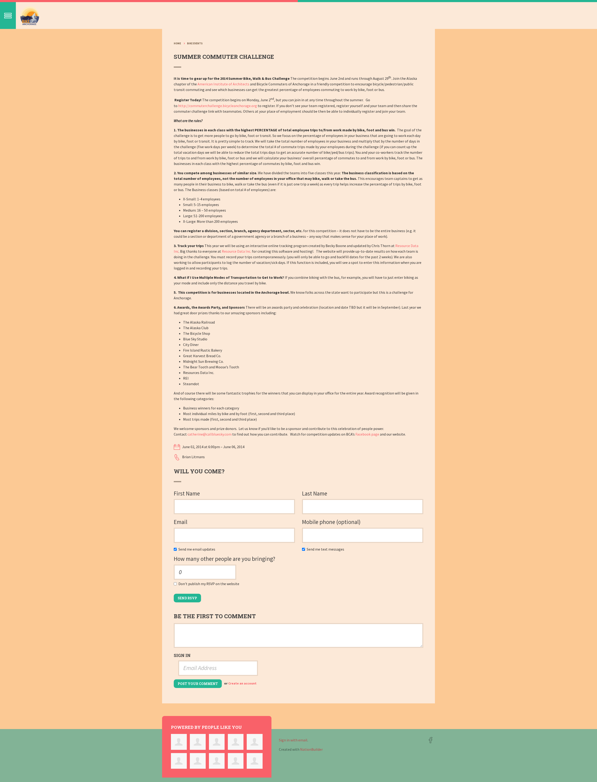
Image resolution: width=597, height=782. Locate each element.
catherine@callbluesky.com (209, 434)
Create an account (242, 683)
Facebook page (367, 434)
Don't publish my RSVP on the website (209, 583)
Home (177, 43)
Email (180, 522)
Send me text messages (326, 549)
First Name (187, 493)
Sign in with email (293, 740)
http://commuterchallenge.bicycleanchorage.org (217, 105)
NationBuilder (311, 749)
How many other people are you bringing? (224, 558)
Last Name (314, 493)
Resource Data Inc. (236, 251)
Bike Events (195, 43)
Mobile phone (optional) (331, 522)
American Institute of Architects (223, 84)
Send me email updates (197, 549)
